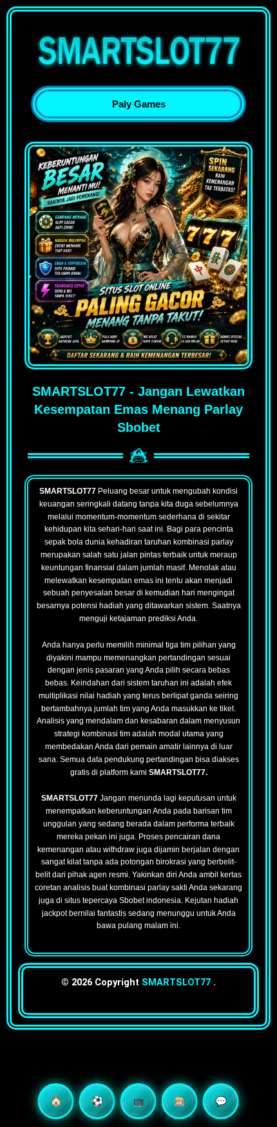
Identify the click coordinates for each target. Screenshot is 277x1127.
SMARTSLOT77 (176, 982)
